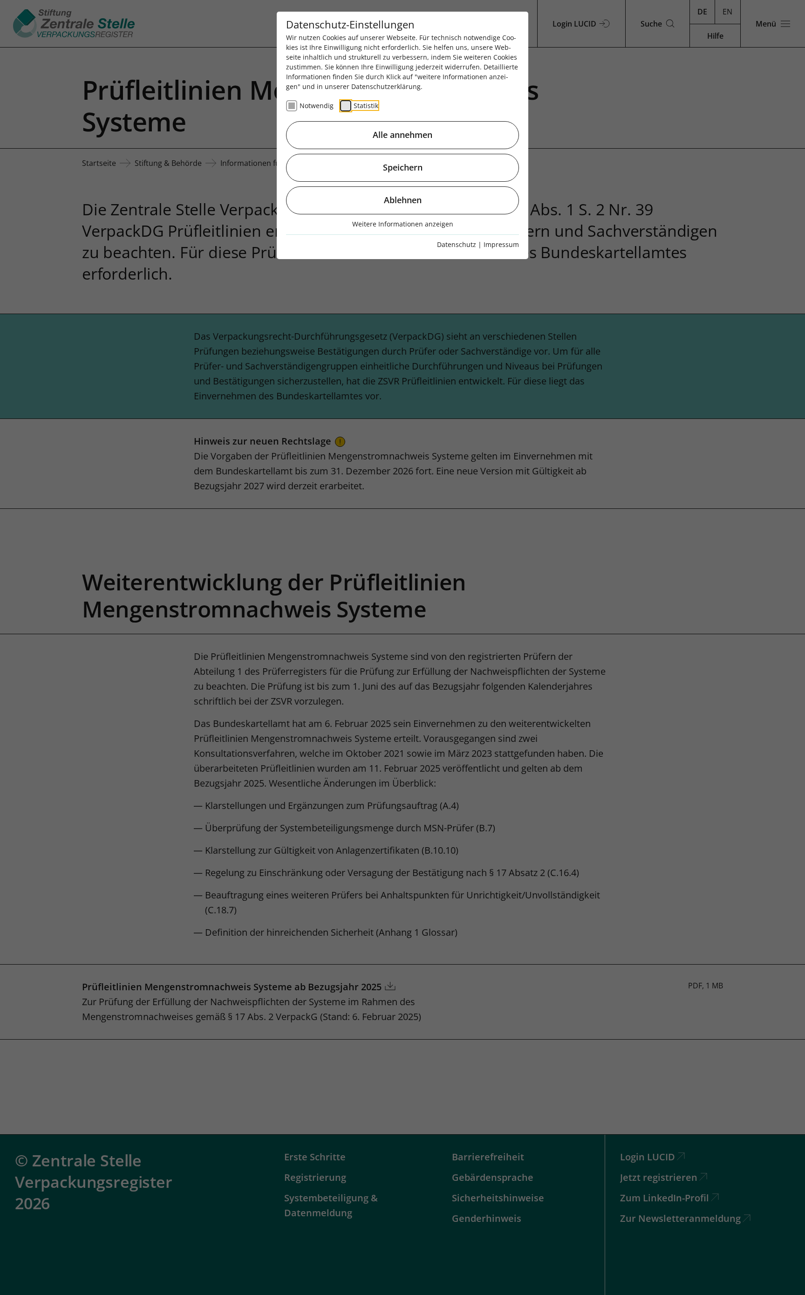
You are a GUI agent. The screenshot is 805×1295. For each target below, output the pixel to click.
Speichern (403, 167)
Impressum (501, 244)
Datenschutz (456, 244)
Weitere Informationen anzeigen (402, 223)
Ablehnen (403, 200)
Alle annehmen (402, 134)
